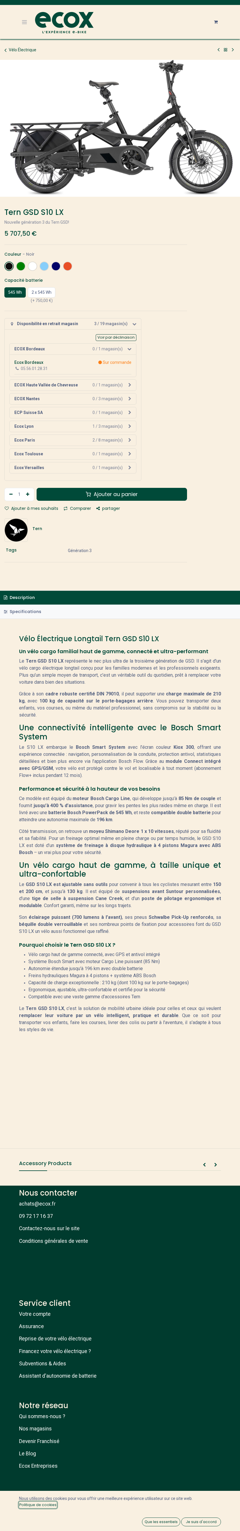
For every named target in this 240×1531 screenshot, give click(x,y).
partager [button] (110, 508)
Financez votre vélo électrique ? (55, 1351)
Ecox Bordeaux (28, 362)
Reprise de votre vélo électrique (55, 1339)
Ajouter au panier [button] (115, 494)
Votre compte (35, 1314)
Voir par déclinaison (116, 337)
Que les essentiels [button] (161, 1521)
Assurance (31, 1326)
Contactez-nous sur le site (49, 1228)
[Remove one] (10, 494)
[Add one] (28, 494)
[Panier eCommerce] (215, 22)
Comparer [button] (80, 508)
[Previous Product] (218, 50)
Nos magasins (35, 1429)
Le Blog (27, 1454)
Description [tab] (21, 597)
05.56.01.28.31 (34, 368)
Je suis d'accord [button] (201, 1521)
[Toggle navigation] (24, 22)
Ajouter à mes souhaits (34, 508)
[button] (204, 1165)
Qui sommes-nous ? (42, 1416)
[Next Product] (233, 50)
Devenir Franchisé (39, 1441)
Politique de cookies (37, 1504)
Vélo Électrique (22, 49)
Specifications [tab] (24, 612)
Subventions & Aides (42, 1364)
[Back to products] (225, 50)
